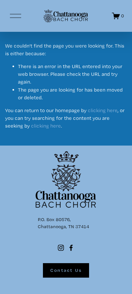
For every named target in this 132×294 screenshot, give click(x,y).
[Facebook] (71, 248)
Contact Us (66, 270)
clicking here (103, 110)
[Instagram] (61, 248)
